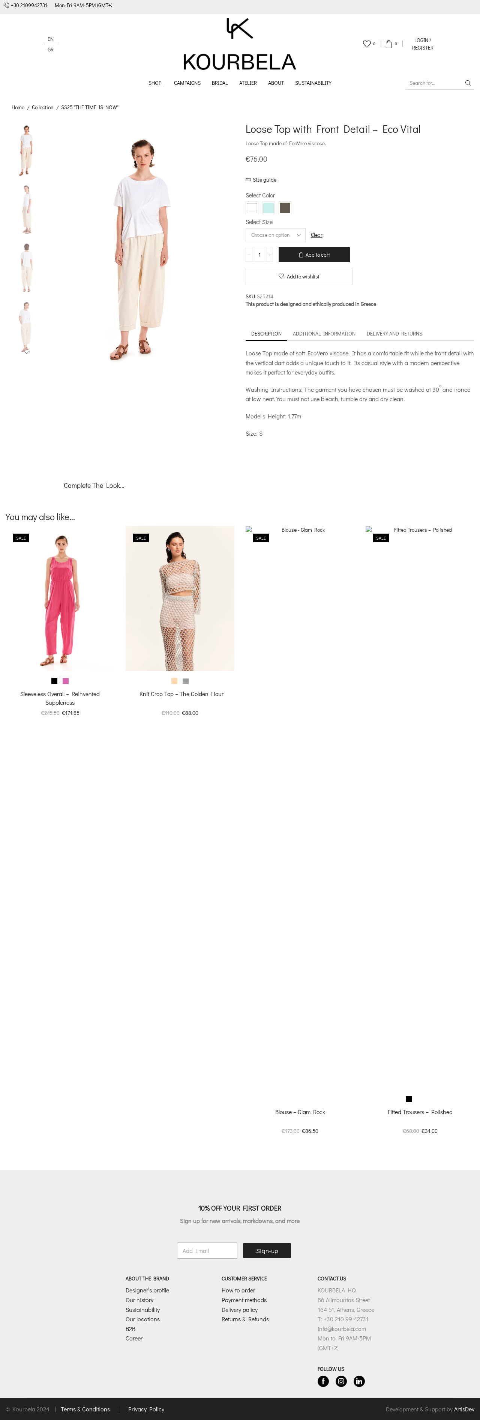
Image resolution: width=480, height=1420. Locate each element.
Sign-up (267, 1250)
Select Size (259, 222)
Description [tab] (266, 333)
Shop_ (155, 82)
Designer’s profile (147, 1290)
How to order (238, 1290)
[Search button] (468, 83)
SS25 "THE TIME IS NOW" (89, 107)
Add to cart (318, 254)
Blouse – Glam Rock (300, 1112)
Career (134, 1338)
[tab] (266, 333)
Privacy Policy (146, 1409)
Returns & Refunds (245, 1319)
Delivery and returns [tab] (394, 333)
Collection (43, 107)
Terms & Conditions (86, 1409)
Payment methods (244, 1300)
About (276, 82)
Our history (139, 1300)
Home (18, 107)
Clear (316, 234)
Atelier (248, 82)
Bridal (220, 82)
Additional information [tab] (324, 333)
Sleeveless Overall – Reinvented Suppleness (60, 698)
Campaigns (187, 82)
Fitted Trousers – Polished (420, 1112)
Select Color (260, 195)
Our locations (143, 1319)
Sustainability (313, 82)
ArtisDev (464, 1409)
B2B (130, 1329)
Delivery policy (240, 1309)
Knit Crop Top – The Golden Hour (180, 694)
